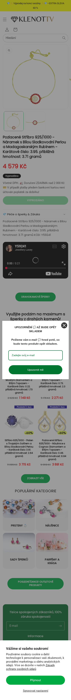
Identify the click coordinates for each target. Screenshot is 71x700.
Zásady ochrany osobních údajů (30, 667)
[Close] (64, 325)
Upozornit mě (35, 369)
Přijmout (35, 680)
